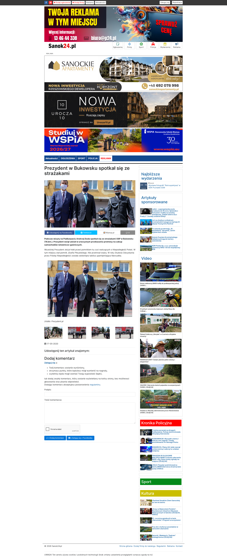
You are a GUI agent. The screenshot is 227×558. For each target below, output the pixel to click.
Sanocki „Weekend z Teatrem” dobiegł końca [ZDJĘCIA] (164, 536)
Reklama (89, 2)
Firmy (129, 47)
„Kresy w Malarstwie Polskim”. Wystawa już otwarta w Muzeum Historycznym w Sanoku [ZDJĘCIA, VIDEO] (166, 511)
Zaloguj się (164, 2)
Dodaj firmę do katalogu (144, 546)
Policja (153, 47)
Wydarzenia (165, 47)
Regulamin (161, 546)
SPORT (81, 158)
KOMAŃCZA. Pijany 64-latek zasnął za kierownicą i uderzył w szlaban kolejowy (166, 449)
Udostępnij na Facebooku (60, 232)
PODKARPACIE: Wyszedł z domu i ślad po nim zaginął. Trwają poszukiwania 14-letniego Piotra (165, 440)
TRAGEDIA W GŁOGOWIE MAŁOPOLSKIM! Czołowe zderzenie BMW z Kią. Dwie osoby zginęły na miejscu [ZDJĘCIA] (166, 458)
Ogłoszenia (117, 47)
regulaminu (95, 384)
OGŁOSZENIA (68, 158)
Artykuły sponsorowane (154, 199)
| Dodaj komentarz (56, 438)
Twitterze (86, 232)
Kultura (147, 493)
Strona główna (125, 546)
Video (146, 258)
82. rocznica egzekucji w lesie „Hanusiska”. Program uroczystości (166, 519)
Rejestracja (177, 2)
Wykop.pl (109, 232)
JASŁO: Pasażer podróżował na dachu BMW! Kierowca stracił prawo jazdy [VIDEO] (166, 467)
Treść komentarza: (53, 400)
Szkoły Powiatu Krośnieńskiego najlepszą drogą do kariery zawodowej (164, 239)
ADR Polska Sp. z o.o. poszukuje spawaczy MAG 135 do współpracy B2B (166, 247)
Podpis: (47, 389)
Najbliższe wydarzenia (151, 176)
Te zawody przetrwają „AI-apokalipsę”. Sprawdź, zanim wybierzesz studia (163, 230)
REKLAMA (106, 158)
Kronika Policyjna (156, 423)
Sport (141, 47)
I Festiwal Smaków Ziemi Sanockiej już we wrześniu (166, 501)
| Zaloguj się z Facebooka (81, 438)
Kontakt (179, 546)
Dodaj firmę (79, 2)
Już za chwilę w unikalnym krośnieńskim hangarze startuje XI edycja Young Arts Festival (166, 222)
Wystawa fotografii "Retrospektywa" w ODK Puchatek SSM (164, 185)
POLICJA (93, 158)
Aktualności (100, 2)
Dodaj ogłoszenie (62, 2)
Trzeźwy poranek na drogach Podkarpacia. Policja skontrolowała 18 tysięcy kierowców (166, 432)
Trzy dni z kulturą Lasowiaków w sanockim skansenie (165, 528)
